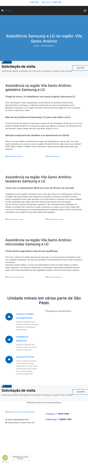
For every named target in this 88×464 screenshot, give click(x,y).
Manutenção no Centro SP (14, 434)
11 (34, 2)
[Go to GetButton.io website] (5, 461)
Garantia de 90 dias (25, 357)
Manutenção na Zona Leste (14, 450)
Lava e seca (50, 442)
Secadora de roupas (53, 438)
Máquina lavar (50, 434)
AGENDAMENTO (48, 46)
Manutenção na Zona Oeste (15, 446)
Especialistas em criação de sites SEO (21, 422)
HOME (36, 46)
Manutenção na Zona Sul (14, 442)
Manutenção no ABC (12, 454)
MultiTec (10, 420)
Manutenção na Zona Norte (15, 438)
